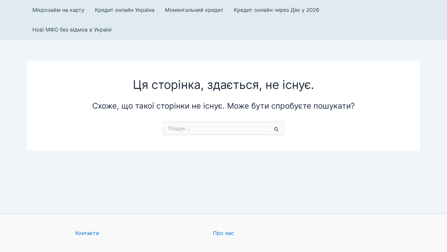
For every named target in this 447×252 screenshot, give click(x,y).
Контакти (87, 233)
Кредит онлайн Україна (124, 10)
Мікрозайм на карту (58, 10)
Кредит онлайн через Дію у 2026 (276, 10)
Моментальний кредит (194, 10)
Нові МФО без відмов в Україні (72, 29)
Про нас (223, 233)
